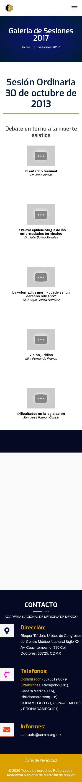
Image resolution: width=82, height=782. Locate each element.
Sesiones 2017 (49, 47)
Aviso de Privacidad (41, 760)
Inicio (26, 47)
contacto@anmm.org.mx (40, 735)
